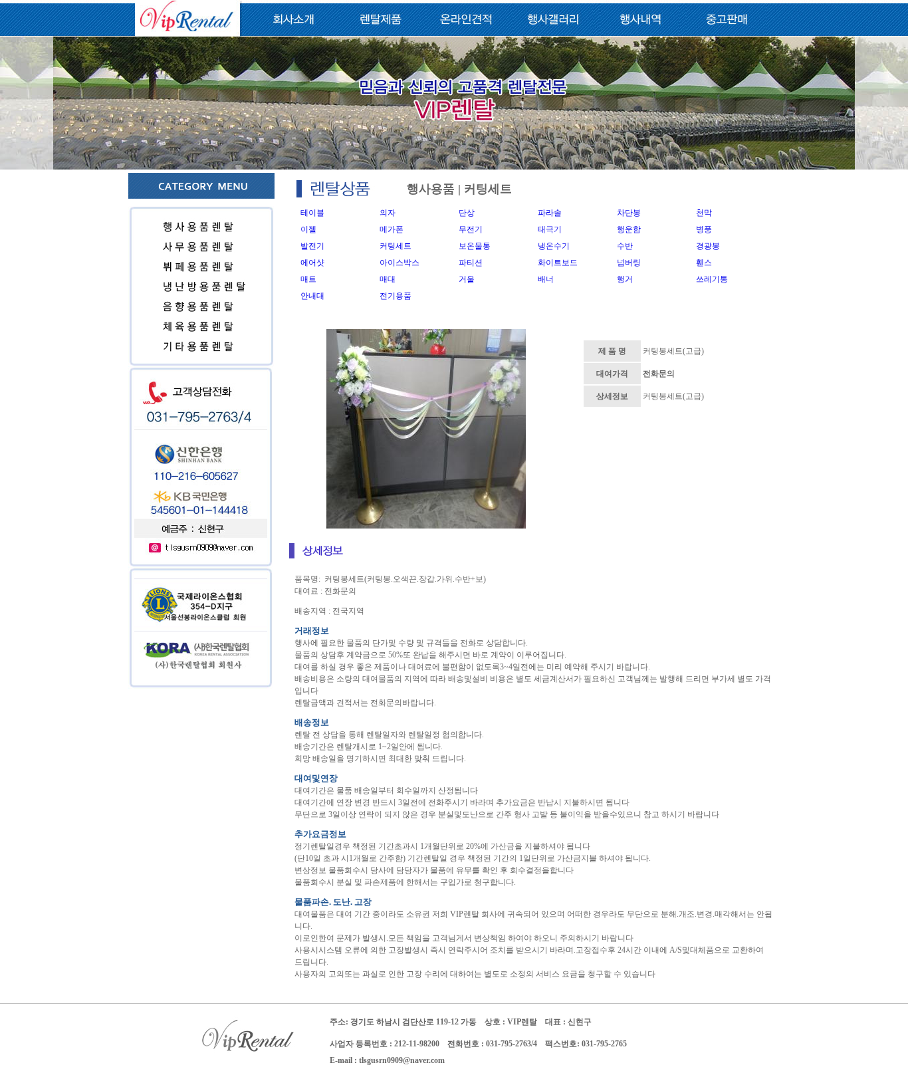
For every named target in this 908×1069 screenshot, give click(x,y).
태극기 (550, 229)
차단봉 (629, 212)
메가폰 (391, 229)
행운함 (629, 229)
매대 (388, 279)
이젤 (308, 229)
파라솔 (550, 212)
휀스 (704, 262)
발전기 (312, 246)
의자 (388, 212)
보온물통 (475, 246)
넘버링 (629, 262)
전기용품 (395, 295)
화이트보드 (558, 262)
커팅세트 (395, 246)
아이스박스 (399, 262)
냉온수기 (554, 246)
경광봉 (708, 246)
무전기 (471, 229)
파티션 (471, 262)
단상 (467, 212)
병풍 (704, 229)
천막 (704, 212)
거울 (467, 279)
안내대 (312, 295)
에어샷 (312, 262)
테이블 (312, 212)
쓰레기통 (712, 279)
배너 (546, 279)
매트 (308, 279)
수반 (625, 246)
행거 (625, 279)
